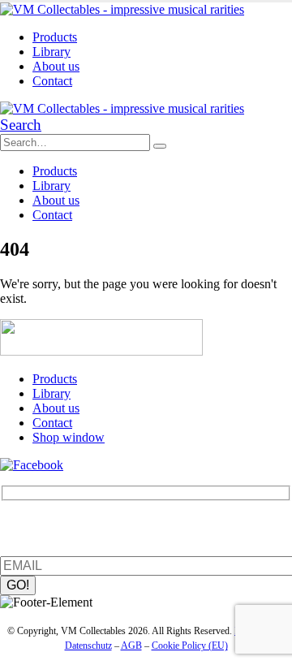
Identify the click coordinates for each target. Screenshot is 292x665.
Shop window (68, 437)
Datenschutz (88, 645)
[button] (20, 124)
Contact (52, 81)
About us (55, 66)
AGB (131, 645)
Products (54, 37)
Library (51, 51)
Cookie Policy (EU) (190, 645)
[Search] (159, 146)
